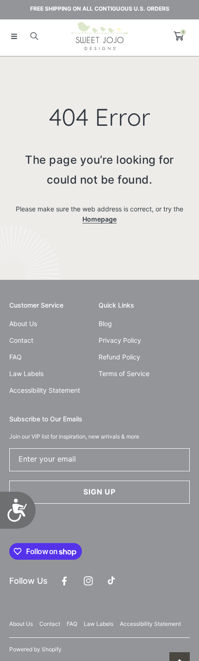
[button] (14, 36)
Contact (49, 623)
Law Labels (98, 623)
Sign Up (99, 491)
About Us (21, 623)
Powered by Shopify (35, 649)
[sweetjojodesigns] (99, 36)
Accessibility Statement (150, 623)
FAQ (72, 623)
